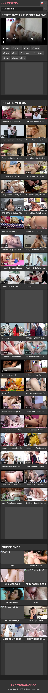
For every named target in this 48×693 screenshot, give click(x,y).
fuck (7, 53)
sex (27, 48)
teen (7, 48)
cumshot (26, 53)
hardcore (38, 53)
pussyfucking (19, 58)
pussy (37, 48)
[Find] (45, 8)
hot (15, 53)
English (43, 3)
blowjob (18, 48)
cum (7, 58)
